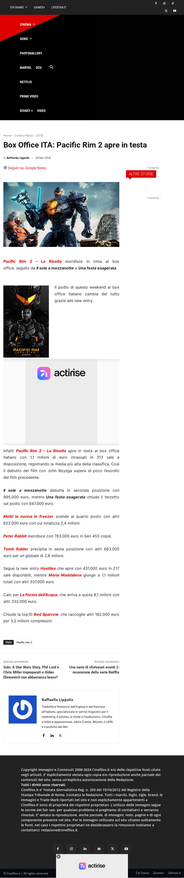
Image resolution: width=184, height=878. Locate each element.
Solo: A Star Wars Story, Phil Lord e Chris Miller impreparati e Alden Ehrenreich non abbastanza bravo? (31, 672)
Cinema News (24, 135)
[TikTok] (172, 3)
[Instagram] (164, 3)
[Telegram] (113, 170)
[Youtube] (174, 11)
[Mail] (99, 849)
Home (7, 135)
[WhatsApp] (91, 170)
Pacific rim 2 (24, 642)
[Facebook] (156, 3)
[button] (51, 67)
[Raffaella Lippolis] (23, 717)
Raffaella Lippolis (18, 158)
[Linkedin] (102, 170)
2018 (39, 135)
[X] (166, 11)
